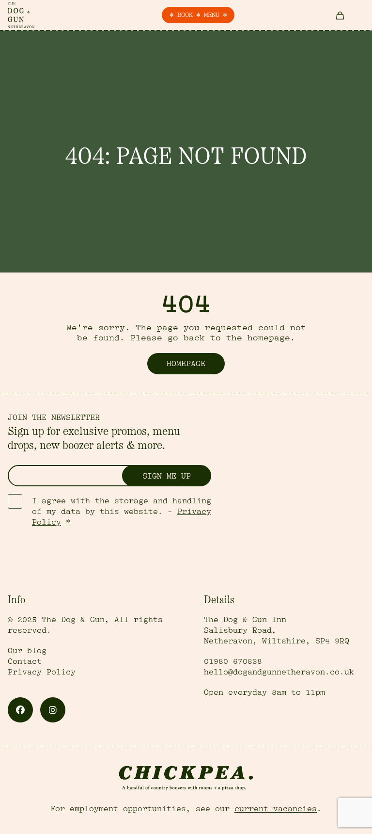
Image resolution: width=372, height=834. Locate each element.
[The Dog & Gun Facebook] (20, 709)
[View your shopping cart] (340, 15)
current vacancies (275, 808)
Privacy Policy (42, 672)
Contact (25, 661)
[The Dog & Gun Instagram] (52, 709)
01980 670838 (233, 661)
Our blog (27, 650)
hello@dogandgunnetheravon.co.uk (279, 672)
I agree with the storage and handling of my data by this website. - (121, 512)
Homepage (186, 363)
